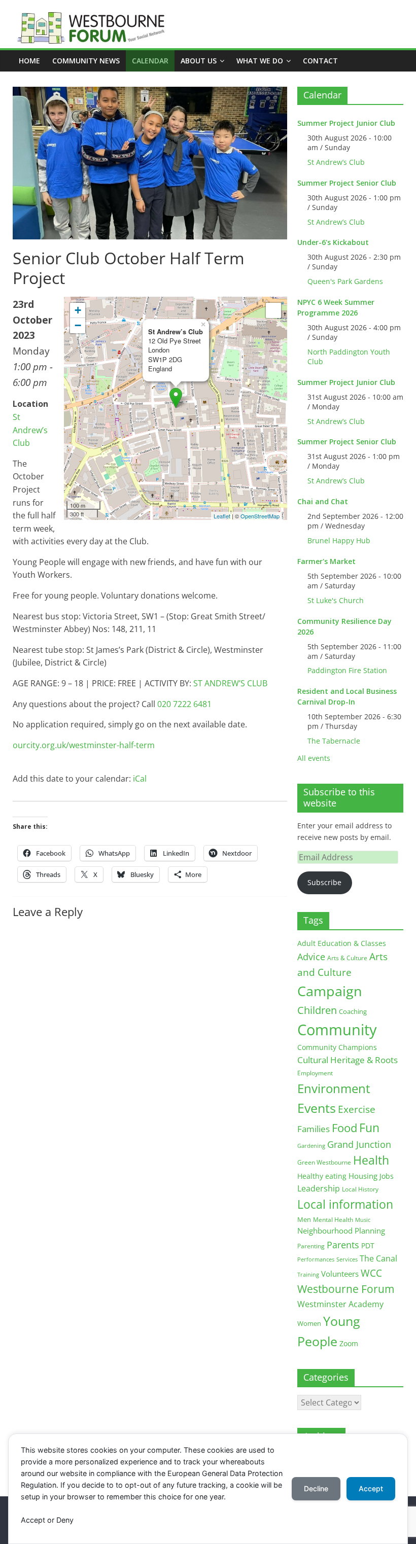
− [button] (78, 325)
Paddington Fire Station (347, 670)
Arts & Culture (347, 958)
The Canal (378, 1258)
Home (29, 60)
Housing (363, 1176)
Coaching (353, 1011)
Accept (371, 1488)
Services (347, 1259)
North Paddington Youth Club (348, 356)
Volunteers (340, 1274)
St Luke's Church (335, 600)
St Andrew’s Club (30, 429)
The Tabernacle (333, 741)
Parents (343, 1245)
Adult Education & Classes (341, 943)
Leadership (318, 1188)
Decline (316, 1488)
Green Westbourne (324, 1162)
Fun (369, 1127)
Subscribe (324, 882)
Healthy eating (321, 1176)
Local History (360, 1189)
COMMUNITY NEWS (86, 60)
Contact (320, 60)
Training (308, 1274)
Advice (311, 957)
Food (344, 1127)
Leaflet (222, 516)
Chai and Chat (322, 501)
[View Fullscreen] (273, 310)
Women (309, 1323)
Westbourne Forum (345, 1289)
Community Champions (337, 1047)
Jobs (386, 1176)
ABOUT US (199, 60)
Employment (315, 1073)
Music (362, 1219)
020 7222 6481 (184, 704)
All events (313, 758)
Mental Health (333, 1219)
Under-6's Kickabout (333, 242)
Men (304, 1219)
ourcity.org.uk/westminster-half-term (84, 745)
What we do (259, 60)
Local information (345, 1204)
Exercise (356, 1109)
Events (316, 1108)
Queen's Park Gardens (345, 281)
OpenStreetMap (260, 516)
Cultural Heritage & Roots (347, 1060)
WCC (371, 1273)
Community (337, 1030)
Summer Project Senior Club (346, 183)
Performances (315, 1259)
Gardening (311, 1145)
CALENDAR (150, 60)
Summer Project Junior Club (346, 123)
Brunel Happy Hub (338, 540)
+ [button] (78, 310)
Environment (333, 1088)
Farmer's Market (326, 561)
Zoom (348, 1343)
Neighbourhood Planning (341, 1230)
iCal (140, 778)
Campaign (329, 990)
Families (313, 1129)
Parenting (311, 1246)
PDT (367, 1245)
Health (371, 1160)
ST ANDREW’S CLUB (230, 683)
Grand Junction (359, 1144)
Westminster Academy (340, 1304)
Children (317, 1010)
